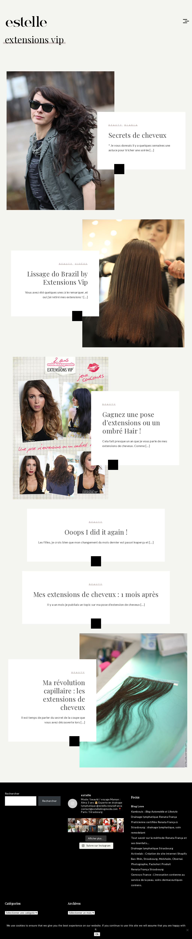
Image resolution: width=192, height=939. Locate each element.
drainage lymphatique (160, 827)
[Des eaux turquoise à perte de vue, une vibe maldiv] (71, 828)
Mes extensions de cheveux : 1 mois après (96, 594)
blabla (131, 125)
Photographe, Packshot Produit (151, 864)
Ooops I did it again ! (96, 531)
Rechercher (12, 793)
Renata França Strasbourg (147, 869)
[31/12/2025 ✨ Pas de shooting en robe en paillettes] (92, 828)
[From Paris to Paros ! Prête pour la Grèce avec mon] (78, 821)
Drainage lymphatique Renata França (154, 816)
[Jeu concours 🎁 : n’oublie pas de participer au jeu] (120, 821)
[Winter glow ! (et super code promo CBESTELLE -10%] (113, 821)
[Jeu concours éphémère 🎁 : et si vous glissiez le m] (113, 828)
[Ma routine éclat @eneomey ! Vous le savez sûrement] (106, 828)
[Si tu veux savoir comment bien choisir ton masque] (71, 821)
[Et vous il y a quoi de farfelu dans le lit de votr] (85, 821)
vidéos (81, 264)
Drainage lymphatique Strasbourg (152, 848)
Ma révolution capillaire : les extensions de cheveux (64, 695)
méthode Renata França (168, 837)
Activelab (137, 853)
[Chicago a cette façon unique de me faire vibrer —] (85, 828)
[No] (187, 930)
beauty (115, 125)
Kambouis (137, 811)
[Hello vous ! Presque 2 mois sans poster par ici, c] (92, 821)
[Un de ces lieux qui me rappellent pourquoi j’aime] (99, 828)
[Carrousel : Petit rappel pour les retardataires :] (120, 828)
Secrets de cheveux (137, 135)
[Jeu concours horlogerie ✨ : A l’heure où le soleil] (78, 828)
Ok (97, 934)
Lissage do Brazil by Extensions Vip (57, 277)
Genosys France (141, 874)
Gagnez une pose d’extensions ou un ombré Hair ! (131, 422)
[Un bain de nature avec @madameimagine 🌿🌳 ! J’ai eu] (99, 821)
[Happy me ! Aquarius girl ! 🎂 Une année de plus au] (106, 821)
